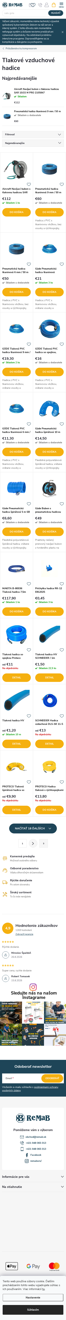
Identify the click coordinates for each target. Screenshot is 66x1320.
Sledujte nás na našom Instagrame (34, 995)
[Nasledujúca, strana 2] (33, 843)
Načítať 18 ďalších (30, 828)
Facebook (35, 1155)
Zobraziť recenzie (24, 934)
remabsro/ (36, 1161)
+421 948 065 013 (36, 1143)
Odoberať (52, 1078)
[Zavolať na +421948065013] (40, 5)
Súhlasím (33, 1310)
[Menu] (61, 4)
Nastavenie (33, 1298)
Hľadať (56, 13)
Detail (16, 677)
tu (43, 1289)
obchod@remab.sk (36, 1137)
